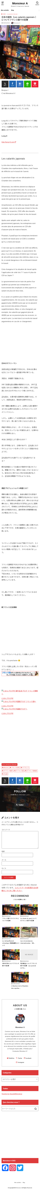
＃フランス (25, 767)
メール (4, 860)
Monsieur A (20, 3)
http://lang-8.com (8, 142)
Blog (12, 10)
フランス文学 (15, 767)
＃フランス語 (19, 771)
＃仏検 (5, 774)
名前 (3, 851)
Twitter (21, 805)
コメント (6, 829)
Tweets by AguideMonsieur (12, 1094)
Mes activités (5, 10)
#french (6, 767)
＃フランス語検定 (32, 771)
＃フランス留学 (8, 771)
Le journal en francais (10, 764)
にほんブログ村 (7, 698)
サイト (4, 868)
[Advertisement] (20, 737)
